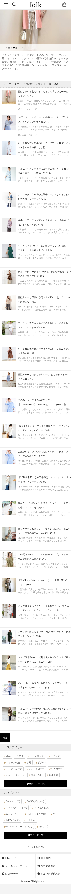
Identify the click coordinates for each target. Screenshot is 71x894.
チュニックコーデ (28, 109)
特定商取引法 (47, 865)
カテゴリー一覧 (37, 783)
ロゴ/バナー (11, 873)
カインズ (43, 826)
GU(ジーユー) (13, 814)
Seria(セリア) (13, 801)
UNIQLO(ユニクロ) (36, 814)
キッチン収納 (13, 762)
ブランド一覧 (37, 835)
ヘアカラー (56, 769)
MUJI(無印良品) (41, 807)
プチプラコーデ (36, 769)
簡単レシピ (36, 775)
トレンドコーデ (14, 769)
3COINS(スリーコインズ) (19, 826)
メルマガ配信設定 (50, 873)
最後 (5, 737)
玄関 (28, 762)
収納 (8, 756)
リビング (54, 756)
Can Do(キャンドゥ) (16, 807)
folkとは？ (10, 858)
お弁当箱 (53, 775)
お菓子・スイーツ (15, 775)
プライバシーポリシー (17, 865)
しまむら (30, 820)
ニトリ (56, 814)
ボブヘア (42, 762)
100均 (20, 756)
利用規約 (45, 858)
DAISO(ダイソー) (35, 801)
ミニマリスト (37, 756)
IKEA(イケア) (13, 820)
